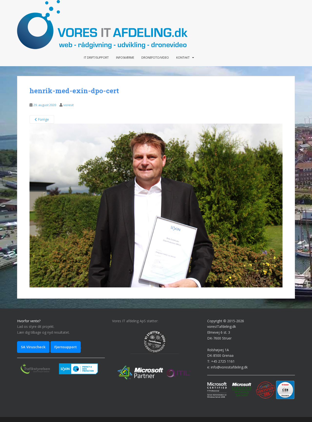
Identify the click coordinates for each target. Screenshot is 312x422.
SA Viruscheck (33, 347)
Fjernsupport (65, 347)
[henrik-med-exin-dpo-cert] (156, 205)
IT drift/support (96, 57)
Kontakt (183, 57)
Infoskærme (125, 57)
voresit (68, 105)
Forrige (43, 119)
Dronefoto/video (155, 57)
